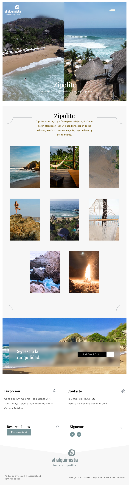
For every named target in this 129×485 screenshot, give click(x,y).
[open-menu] (112, 10)
